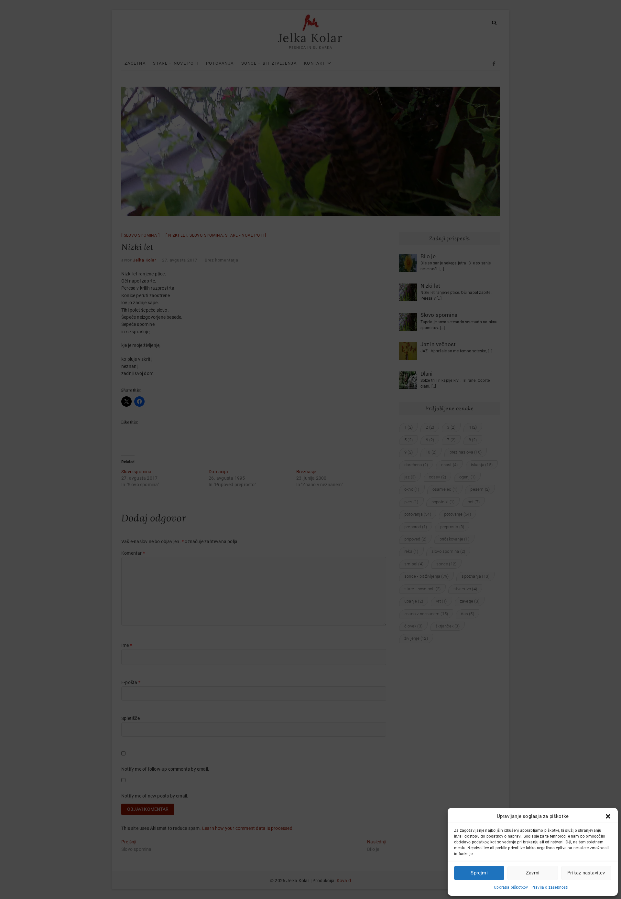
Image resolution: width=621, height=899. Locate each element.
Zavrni (532, 873)
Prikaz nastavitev (586, 873)
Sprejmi (479, 873)
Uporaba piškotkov (511, 887)
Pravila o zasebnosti (549, 887)
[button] (608, 816)
